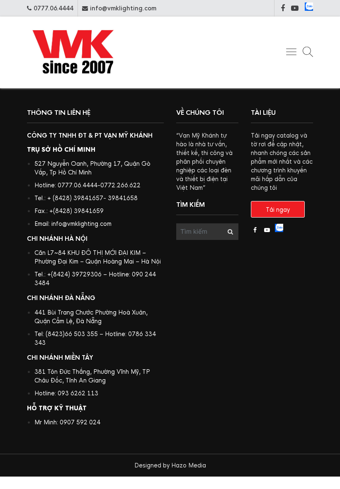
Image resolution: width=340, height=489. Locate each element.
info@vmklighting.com (123, 8)
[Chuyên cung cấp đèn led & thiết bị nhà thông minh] (73, 81)
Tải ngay (278, 209)
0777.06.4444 (53, 8)
